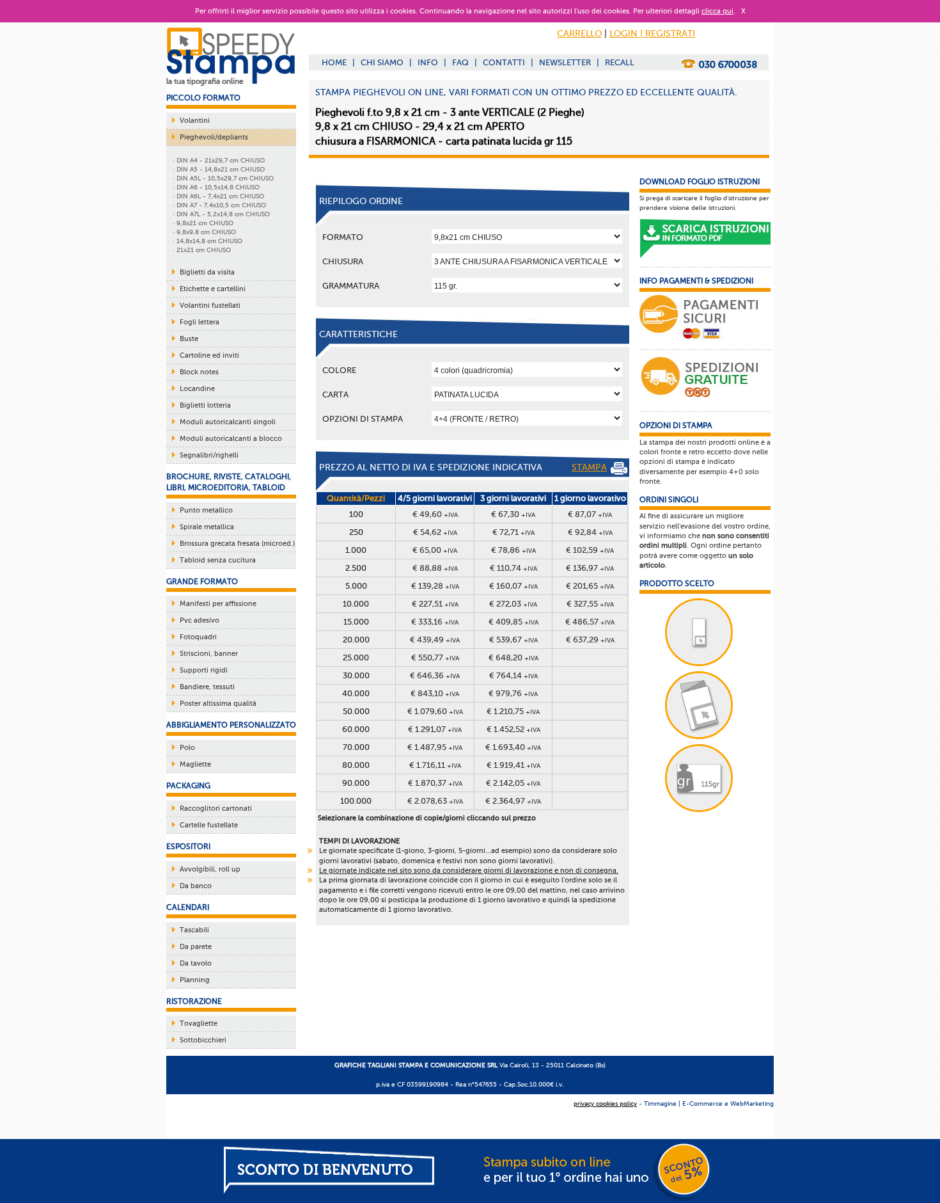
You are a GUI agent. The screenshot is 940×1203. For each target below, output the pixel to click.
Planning (195, 980)
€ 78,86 (513, 550)
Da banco (196, 886)
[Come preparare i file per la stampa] (705, 239)
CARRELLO (579, 33)
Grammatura (350, 286)
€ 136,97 (590, 568)
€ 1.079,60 (435, 711)
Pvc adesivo (199, 620)
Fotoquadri (198, 637)
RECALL (619, 62)
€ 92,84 (590, 532)
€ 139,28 (435, 586)
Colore (339, 370)
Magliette (195, 764)
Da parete (196, 947)
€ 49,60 (435, 514)
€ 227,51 (435, 604)
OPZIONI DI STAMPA (362, 419)
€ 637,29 (590, 639)
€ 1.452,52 (513, 729)
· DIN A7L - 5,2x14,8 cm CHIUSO (221, 214)
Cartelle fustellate (209, 825)
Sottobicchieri (203, 1040)
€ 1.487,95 (434, 747)
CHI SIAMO (382, 62)
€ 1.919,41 (513, 765)
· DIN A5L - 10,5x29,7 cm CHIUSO (223, 178)
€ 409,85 (513, 621)
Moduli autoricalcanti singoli (228, 422)
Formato (342, 237)
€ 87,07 (590, 514)
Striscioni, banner (209, 653)
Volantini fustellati (210, 305)
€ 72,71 (513, 532)
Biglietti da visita (207, 272)
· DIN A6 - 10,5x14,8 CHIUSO (216, 187)
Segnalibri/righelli (209, 455)
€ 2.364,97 (513, 801)
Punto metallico (206, 510)
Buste (189, 339)
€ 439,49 (435, 639)
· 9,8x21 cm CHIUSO (203, 223)
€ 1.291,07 (435, 729)
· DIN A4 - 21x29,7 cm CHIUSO (219, 160)
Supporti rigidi (204, 670)
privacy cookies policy (605, 1103)
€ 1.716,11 (435, 765)
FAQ (460, 62)
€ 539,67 (513, 639)
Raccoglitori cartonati (216, 808)
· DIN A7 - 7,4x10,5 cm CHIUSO (219, 205)
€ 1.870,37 (435, 783)
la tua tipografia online (205, 81)
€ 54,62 (435, 532)
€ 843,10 (435, 693)
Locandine (197, 389)
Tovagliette (198, 1023)
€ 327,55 (590, 604)
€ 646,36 (435, 675)
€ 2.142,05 (513, 783)
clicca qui (717, 11)
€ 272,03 (513, 604)
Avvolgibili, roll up (210, 869)
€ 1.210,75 (513, 711)
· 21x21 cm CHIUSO (202, 249)
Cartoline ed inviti (209, 355)
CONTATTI (504, 62)
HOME (334, 62)
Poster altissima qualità (218, 703)
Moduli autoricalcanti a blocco (231, 438)
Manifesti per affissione (218, 604)
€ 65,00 (434, 550)
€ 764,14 (513, 675)
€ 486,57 (590, 621)
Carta (335, 394)
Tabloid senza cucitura (218, 560)
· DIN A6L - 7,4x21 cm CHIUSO (218, 196)
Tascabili (194, 930)
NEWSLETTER (565, 62)
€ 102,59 (590, 550)
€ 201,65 (590, 586)
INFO (428, 62)
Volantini (195, 120)
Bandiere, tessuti (207, 687)
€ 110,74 (513, 568)
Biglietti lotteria (205, 405)
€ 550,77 (435, 657)
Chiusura (342, 261)
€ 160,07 (513, 586)
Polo (187, 748)
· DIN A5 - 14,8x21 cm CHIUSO (219, 169)
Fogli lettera (199, 322)
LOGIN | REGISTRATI (652, 33)
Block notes (199, 372)
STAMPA (589, 467)
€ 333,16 (434, 621)
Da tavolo (196, 963)
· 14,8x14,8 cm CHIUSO (207, 240)
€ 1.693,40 (513, 747)
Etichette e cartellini (213, 289)
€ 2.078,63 (435, 801)
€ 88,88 (435, 568)
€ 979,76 (513, 693)
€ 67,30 (513, 514)
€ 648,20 (513, 657)
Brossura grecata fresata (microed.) (237, 543)
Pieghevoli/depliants (214, 137)
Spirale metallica (207, 527)
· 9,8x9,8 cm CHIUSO (204, 231)
